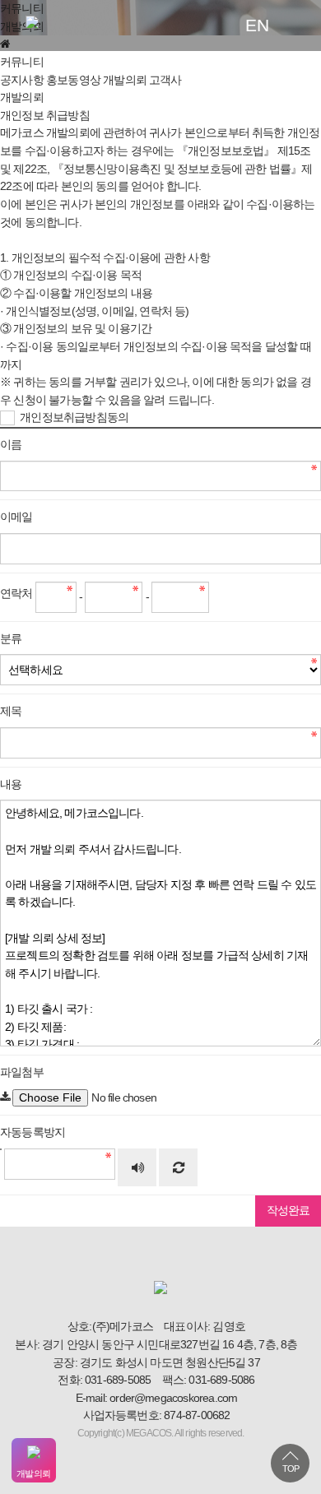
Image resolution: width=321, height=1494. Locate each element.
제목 (10, 711)
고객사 (165, 80)
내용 (10, 784)
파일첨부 (22, 1072)
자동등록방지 (32, 1132)
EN (256, 25)
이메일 (16, 517)
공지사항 (22, 80)
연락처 (16, 593)
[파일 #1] (5, 1097)
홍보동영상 (73, 80)
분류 (10, 639)
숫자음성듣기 (137, 1169)
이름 (10, 444)
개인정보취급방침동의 (72, 417)
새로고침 (178, 1169)
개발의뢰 (125, 80)
